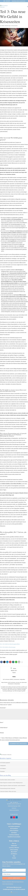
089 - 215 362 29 (7, 1)
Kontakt (14, 857)
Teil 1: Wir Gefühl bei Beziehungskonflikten (10, 644)
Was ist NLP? (14, 851)
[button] (1, 662)
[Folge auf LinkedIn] (17, 817)
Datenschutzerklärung (14, 810)
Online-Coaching (14, 849)
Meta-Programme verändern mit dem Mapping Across (11, 782)
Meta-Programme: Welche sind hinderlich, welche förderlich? (12, 785)
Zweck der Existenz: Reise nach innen (8, 791)
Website (2, 732)
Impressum (14, 808)
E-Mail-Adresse (4, 727)
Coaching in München (14, 847)
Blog (14, 855)
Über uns (14, 843)
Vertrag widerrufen (14, 814)
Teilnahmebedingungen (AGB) (14, 806)
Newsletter (2, 771)
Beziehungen (8, 25)
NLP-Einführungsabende (14, 826)
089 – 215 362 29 (14, 802)
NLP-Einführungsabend (5, 762)
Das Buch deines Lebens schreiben (7, 779)
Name (1, 722)
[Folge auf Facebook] (11, 817)
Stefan (3, 25)
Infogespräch (3, 765)
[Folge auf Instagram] (14, 817)
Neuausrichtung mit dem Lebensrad (7, 788)
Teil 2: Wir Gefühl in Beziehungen (7, 647)
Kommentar (3, 707)
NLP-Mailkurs (3, 768)
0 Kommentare (14, 25)
